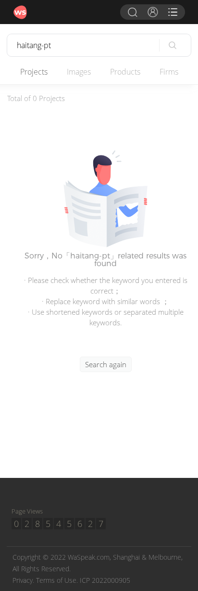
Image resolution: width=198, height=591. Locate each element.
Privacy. (23, 580)
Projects (34, 71)
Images (79, 71)
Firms (169, 71)
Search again (105, 364)
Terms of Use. (57, 580)
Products (125, 71)
